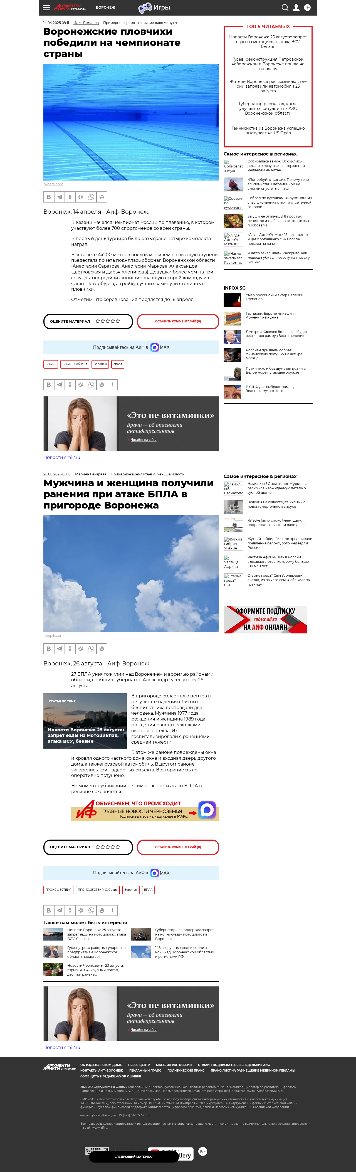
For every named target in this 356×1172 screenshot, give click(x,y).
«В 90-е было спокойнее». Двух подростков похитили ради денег (277, 522)
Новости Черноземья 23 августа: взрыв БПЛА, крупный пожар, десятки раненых (95, 969)
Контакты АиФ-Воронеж (101, 1070)
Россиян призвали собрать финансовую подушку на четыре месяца (274, 354)
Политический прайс (185, 1070)
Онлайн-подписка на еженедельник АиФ (234, 1065)
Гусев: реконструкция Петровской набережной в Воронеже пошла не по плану (268, 64)
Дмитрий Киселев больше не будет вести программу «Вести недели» (276, 334)
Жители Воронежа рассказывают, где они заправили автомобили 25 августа (268, 86)
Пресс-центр (139, 1065)
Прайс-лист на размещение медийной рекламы (253, 1070)
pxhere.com (53, 184)
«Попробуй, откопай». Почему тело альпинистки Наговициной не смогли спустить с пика (278, 184)
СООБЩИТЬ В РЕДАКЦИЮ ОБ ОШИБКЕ (110, 1076)
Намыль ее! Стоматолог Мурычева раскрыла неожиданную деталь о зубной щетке (277, 488)
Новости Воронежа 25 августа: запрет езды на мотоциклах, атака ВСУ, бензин (268, 42)
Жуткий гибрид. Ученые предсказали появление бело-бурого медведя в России (280, 543)
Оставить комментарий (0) (178, 321)
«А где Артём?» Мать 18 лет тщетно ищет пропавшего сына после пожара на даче (278, 239)
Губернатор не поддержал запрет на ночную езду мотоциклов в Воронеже (184, 934)
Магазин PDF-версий (174, 1065)
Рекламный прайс (145, 1070)
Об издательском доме (101, 1065)
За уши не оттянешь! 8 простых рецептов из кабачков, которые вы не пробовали (280, 220)
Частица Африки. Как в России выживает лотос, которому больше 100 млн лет (278, 561)
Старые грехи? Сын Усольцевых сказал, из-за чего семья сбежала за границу (279, 579)
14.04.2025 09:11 (56, 23)
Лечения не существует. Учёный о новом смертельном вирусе (277, 504)
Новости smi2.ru (61, 457)
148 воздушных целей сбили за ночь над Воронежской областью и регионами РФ (184, 952)
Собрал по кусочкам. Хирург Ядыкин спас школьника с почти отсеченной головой (280, 202)
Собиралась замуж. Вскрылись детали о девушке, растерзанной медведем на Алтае (276, 165)
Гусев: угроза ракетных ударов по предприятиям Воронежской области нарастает (96, 952)
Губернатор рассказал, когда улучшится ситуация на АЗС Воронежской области (268, 109)
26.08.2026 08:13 (57, 474)
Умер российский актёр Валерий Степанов (274, 297)
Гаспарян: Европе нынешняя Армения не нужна (271, 315)
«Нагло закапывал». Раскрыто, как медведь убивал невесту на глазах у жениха (279, 257)
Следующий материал (134, 1157)
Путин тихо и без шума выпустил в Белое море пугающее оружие (276, 370)
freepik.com (53, 635)
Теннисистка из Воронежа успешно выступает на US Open (268, 130)
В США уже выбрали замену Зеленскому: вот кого (270, 389)
